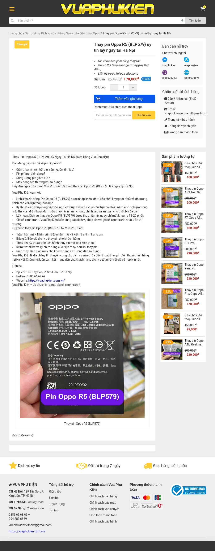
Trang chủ (15, 33)
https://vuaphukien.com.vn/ (46, 280)
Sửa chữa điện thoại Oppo (83, 33)
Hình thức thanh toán (103, 515)
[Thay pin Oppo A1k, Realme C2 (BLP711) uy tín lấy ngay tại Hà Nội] (171, 358)
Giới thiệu (55, 491)
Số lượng (100, 87)
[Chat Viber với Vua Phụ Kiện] (164, 74)
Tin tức (53, 510)
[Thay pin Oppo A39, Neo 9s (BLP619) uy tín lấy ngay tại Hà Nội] (171, 206)
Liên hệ (53, 497)
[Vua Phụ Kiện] (107, 9)
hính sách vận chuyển (105, 509)
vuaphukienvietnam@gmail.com (185, 113)
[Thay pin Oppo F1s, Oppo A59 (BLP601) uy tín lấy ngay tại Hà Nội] (171, 308)
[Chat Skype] (186, 61)
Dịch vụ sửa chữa (52, 33)
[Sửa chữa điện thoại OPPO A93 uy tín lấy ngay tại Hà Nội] (171, 333)
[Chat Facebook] (164, 61)
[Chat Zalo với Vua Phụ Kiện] (186, 74)
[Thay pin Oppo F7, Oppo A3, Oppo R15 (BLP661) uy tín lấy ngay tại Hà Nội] (171, 232)
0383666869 (169, 78)
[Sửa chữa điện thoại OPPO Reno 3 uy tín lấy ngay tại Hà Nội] (171, 181)
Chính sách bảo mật (102, 502)
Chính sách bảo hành (103, 521)
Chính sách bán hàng (103, 496)
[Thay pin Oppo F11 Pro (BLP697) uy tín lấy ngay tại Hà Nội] (171, 257)
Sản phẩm (32, 33)
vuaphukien (169, 65)
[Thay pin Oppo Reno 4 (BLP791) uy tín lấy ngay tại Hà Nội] (171, 282)
